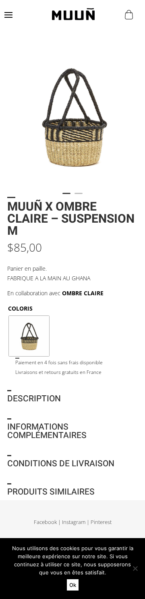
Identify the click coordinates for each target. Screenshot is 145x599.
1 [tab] (66, 197)
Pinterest (101, 522)
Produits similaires (51, 492)
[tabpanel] (72, 116)
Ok (72, 585)
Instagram (73, 522)
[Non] (135, 568)
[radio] (29, 336)
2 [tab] (79, 197)
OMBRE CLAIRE (83, 293)
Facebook (45, 522)
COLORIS (20, 308)
